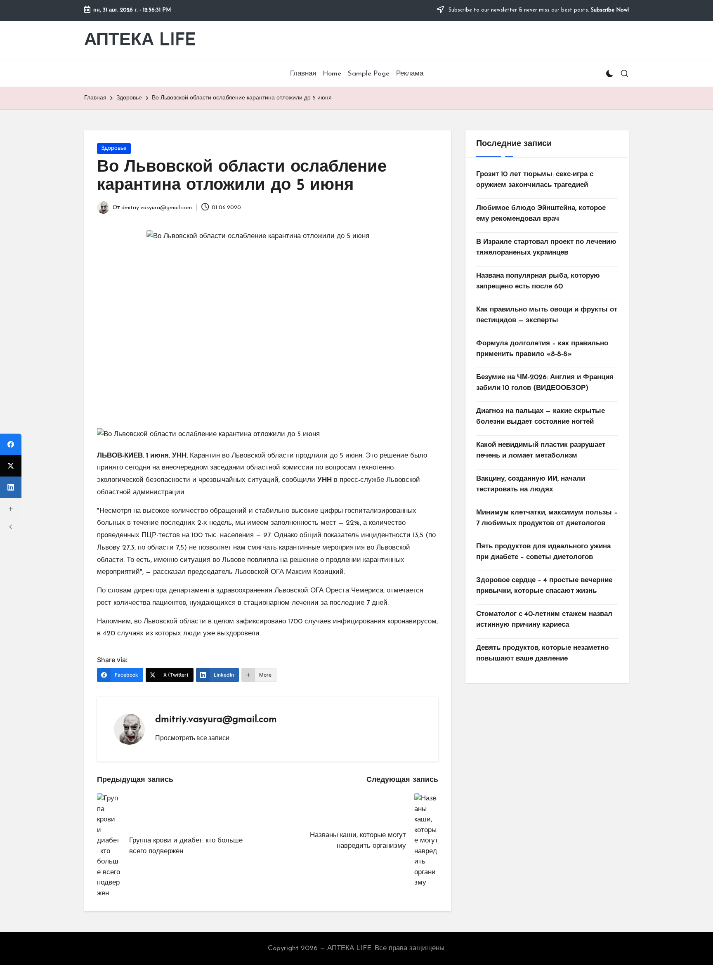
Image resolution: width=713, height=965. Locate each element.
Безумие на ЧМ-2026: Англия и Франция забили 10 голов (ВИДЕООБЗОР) (545, 383)
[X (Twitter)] (10, 466)
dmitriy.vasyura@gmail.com (216, 719)
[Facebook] (10, 444)
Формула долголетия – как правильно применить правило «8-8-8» (542, 349)
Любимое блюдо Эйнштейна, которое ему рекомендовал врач (541, 213)
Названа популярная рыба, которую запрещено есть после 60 (538, 281)
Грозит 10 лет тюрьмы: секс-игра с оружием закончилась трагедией (534, 180)
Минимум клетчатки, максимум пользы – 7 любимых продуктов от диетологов (547, 518)
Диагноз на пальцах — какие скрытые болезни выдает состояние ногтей (540, 416)
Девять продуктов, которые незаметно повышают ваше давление (542, 653)
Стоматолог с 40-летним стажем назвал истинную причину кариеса (544, 619)
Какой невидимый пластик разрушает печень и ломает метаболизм (540, 450)
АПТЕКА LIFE (140, 40)
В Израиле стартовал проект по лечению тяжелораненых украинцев (546, 247)
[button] (192, 738)
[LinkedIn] (10, 487)
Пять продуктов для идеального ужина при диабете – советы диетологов (543, 552)
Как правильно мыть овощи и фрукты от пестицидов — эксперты (546, 315)
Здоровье (114, 148)
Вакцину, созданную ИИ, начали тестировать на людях (530, 484)
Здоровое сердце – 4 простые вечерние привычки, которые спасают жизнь (544, 586)
